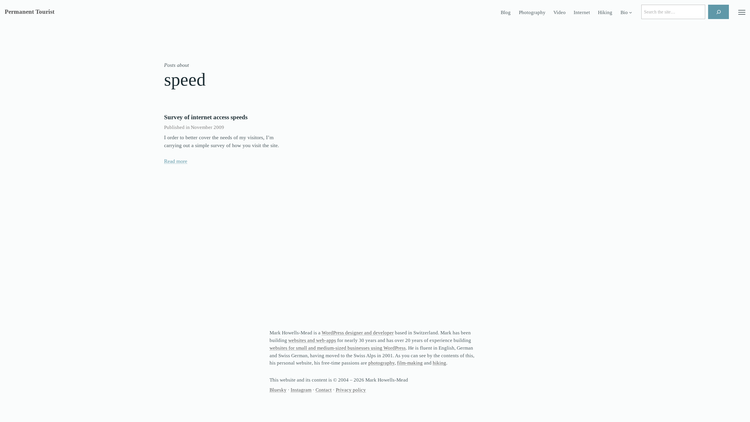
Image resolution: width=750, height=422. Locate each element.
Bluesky (278, 390)
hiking (439, 363)
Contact (324, 390)
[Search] (718, 12)
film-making (410, 363)
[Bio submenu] (630, 12)
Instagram (301, 390)
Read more (175, 161)
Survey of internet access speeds (206, 117)
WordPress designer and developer (358, 333)
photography (381, 363)
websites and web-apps (312, 340)
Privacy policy (351, 390)
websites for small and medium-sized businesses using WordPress (338, 348)
